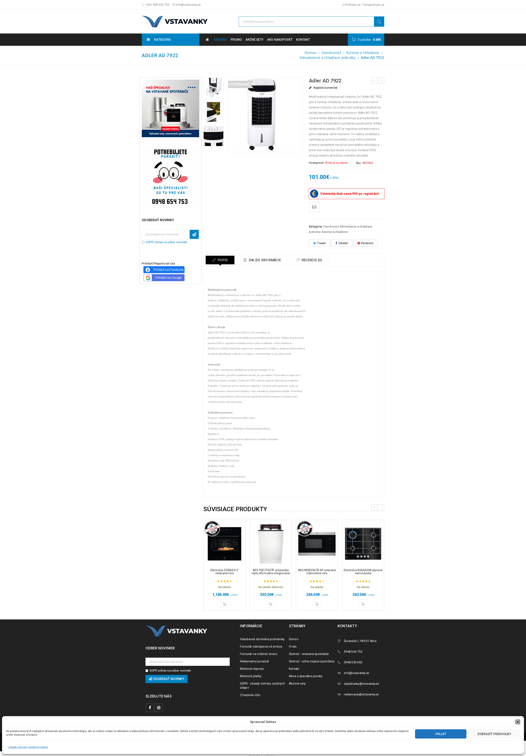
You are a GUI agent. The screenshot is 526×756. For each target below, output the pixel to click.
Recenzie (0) (311, 260)
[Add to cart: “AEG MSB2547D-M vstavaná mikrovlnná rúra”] (317, 604)
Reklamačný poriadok (254, 661)
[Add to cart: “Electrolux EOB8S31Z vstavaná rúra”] (224, 604)
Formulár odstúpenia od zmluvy (261, 646)
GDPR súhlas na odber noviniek (166, 242)
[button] (518, 722)
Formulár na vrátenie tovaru (258, 654)
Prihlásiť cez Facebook (168, 269)
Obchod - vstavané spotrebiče (309, 654)
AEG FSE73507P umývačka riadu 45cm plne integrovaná (271, 571)
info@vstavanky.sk (188, 4)
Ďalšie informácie (264, 260)
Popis (222, 260)
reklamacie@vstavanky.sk (361, 694)
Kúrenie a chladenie (362, 53)
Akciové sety (297, 683)
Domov (310, 53)
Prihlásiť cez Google (168, 277)
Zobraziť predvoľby (494, 734)
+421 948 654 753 (157, 4)
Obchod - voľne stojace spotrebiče (312, 661)
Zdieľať (343, 243)
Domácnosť (331, 53)
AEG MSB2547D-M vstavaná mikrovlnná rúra (317, 571)
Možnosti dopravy (252, 668)
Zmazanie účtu (250, 695)
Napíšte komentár (326, 87)
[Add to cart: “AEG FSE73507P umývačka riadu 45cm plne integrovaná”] (271, 604)
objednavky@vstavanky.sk (361, 683)
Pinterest (367, 243)
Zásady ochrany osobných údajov (28, 747)
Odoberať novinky (194, 234)
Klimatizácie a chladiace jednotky (327, 57)
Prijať (440, 734)
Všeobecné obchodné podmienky (262, 639)
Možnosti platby (250, 676)
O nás (292, 646)
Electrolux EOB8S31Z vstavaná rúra (224, 571)
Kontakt (294, 668)
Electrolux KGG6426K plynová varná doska (363, 571)
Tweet (321, 243)
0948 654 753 (353, 651)
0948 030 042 (353, 662)
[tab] (220, 260)
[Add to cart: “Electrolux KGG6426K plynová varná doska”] (363, 604)
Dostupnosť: (316, 162)
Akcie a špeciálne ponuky (306, 676)
